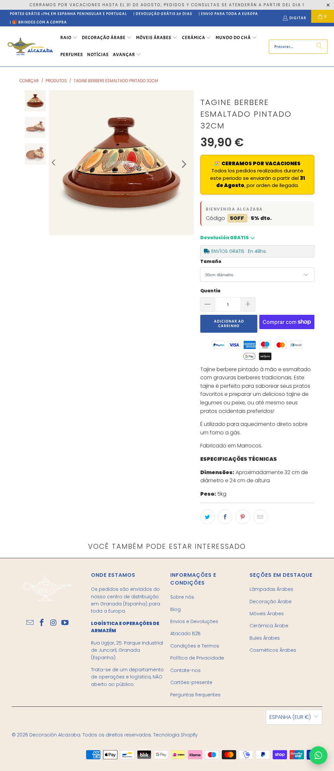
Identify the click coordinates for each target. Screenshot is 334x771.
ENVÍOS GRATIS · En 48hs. (239, 251)
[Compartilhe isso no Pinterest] (242, 517)
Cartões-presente (191, 682)
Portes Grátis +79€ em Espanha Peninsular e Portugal (68, 13)
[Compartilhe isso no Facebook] (225, 517)
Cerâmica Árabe (269, 625)
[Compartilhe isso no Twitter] (207, 517)
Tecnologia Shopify (175, 735)
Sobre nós (182, 597)
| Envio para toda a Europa (228, 13)
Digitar (297, 18)
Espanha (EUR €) (290, 717)
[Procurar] (319, 46)
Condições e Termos (194, 646)
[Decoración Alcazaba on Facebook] (42, 623)
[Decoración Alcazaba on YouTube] (65, 623)
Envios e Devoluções (194, 621)
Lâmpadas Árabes (271, 589)
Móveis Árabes (267, 613)
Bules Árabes (265, 638)
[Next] (183, 164)
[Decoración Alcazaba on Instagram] (53, 623)
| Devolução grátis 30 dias (162, 13)
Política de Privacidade (197, 658)
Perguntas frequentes (195, 694)
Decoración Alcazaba (54, 735)
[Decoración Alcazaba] (30, 46)
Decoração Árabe (271, 601)
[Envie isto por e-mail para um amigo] (260, 517)
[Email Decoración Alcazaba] (30, 623)
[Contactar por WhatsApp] (318, 755)
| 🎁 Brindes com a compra (38, 22)
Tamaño (210, 261)
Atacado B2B (185, 633)
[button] (69, 38)
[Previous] (54, 162)
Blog (175, 609)
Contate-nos (185, 670)
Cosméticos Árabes (273, 650)
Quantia (210, 291)
